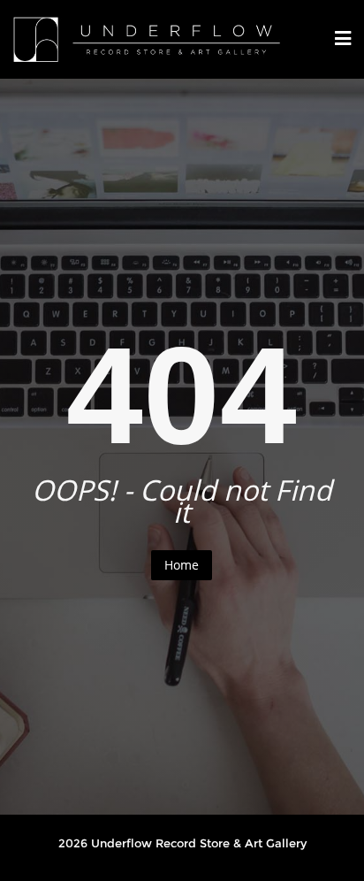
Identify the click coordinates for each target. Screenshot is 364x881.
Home (181, 564)
